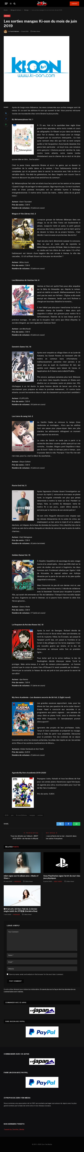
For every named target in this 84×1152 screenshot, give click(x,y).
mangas (32, 815)
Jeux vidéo (58, 881)
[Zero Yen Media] (42, 3)
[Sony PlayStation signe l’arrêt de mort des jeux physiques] (61, 862)
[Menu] (6, 3)
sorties (40, 815)
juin (12, 815)
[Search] (14, 3)
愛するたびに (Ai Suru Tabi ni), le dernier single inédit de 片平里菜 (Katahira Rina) (20, 910)
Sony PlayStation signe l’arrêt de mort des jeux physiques (61, 877)
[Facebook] (6, 119)
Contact (74, 3)
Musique (18, 881)
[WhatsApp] (6, 124)
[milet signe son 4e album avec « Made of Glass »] (22, 862)
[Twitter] (6, 113)
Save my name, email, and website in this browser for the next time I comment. (36, 974)
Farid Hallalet (14, 31)
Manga (7, 16)
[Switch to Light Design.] (10, 4)
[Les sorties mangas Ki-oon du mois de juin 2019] (36, 101)
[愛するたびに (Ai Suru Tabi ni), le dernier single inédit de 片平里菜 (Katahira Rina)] (22, 895)
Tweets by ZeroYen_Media (14, 1129)
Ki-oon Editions (21, 815)
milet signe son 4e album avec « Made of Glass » (21, 877)
